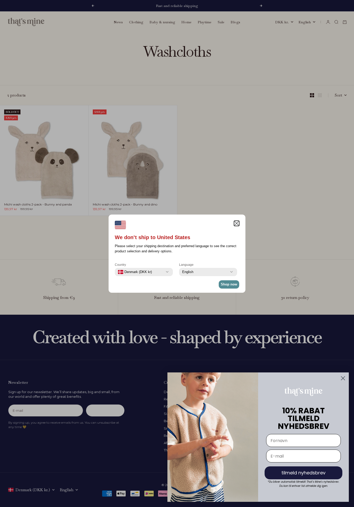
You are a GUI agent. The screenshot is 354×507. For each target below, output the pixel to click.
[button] (236, 223)
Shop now (229, 284)
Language (186, 265)
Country (120, 265)
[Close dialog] (343, 378)
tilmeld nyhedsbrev (303, 472)
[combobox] (135, 272)
